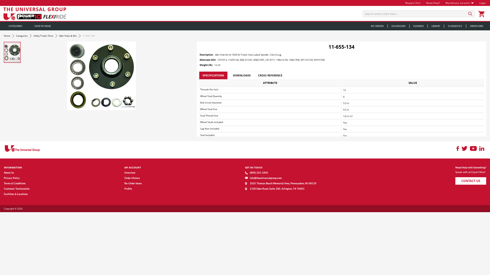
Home (7, 35)
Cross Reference (270, 75)
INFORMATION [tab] (13, 167)
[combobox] (419, 14)
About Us (9, 172)
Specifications (213, 75)
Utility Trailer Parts (43, 35)
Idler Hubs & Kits (68, 35)
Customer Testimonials (17, 188)
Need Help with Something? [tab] (470, 167)
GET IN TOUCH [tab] (253, 167)
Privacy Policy (12, 178)
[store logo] (35, 13)
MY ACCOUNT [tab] (132, 167)
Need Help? (433, 3)
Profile (128, 188)
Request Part (413, 3)
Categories (22, 35)
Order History (132, 178)
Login (482, 3)
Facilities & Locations (16, 194)
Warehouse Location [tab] (458, 3)
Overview (129, 172)
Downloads (242, 75)
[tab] (213, 75)
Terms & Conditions (15, 183)
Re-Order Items (133, 183)
